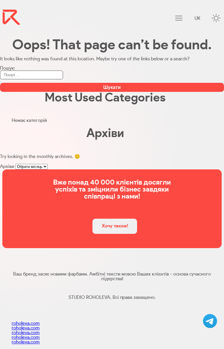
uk (197, 18)
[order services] (210, 321)
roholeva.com (26, 323)
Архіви (7, 166)
